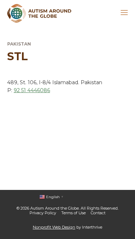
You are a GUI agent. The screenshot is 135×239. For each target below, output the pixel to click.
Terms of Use (73, 212)
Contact (98, 212)
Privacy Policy (43, 212)
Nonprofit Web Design (54, 227)
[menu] (124, 13)
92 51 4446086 (32, 90)
